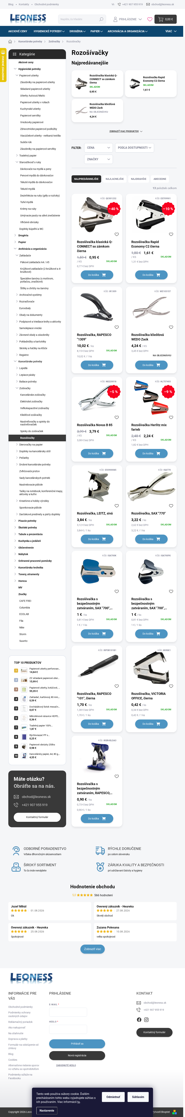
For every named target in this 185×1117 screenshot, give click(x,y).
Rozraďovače (26, 301)
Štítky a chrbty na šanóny (34, 288)
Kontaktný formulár (37, 817)
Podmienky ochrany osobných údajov (19, 1014)
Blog (10, 4)
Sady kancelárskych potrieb (34, 477)
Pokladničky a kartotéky (32, 341)
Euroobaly (25, 308)
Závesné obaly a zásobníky (34, 334)
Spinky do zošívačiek (31, 431)
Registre (24, 354)
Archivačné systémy (30, 294)
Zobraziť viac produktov (124, 131)
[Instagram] (146, 1019)
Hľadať (101, 19)
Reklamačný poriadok (20, 1021)
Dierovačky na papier (31, 444)
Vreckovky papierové (31, 122)
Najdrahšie (138, 178)
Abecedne (160, 178)
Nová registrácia (77, 1055)
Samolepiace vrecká (30, 328)
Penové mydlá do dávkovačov (36, 175)
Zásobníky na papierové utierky (37, 82)
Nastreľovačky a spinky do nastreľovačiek (35, 423)
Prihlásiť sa (77, 1043)
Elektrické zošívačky (31, 401)
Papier (22, 242)
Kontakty (24, 4)
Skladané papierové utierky (35, 88)
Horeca (22, 581)
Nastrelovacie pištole (31, 484)
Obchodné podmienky (47, 4)
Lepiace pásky (27, 374)
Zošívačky (25, 388)
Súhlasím (138, 1097)
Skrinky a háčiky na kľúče (33, 348)
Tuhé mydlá (26, 202)
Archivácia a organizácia (32, 248)
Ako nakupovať (16, 1027)
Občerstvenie (26, 547)
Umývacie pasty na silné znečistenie (40, 215)
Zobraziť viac (92, 949)
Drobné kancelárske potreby (35, 464)
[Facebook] (139, 1019)
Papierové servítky (30, 115)
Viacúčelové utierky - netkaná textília (40, 135)
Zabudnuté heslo (66, 1065)
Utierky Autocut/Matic (32, 95)
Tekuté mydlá (27, 188)
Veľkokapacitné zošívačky (34, 408)
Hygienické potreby (29, 69)
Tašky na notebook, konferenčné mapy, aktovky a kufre (41, 493)
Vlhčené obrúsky (29, 222)
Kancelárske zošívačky (33, 394)
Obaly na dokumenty (30, 314)
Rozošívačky (27, 437)
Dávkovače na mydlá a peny (35, 169)
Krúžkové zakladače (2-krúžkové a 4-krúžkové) (40, 270)
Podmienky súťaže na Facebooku (20, 1076)
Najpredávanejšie (86, 178)
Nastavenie (47, 1110)
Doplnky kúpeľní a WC (31, 228)
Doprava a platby (17, 1038)
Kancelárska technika (30, 567)
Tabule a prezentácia (30, 534)
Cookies (12, 1059)
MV (20, 587)
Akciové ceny (25, 62)
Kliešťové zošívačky (31, 414)
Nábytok (23, 554)
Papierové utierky (29, 75)
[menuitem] (19, 31)
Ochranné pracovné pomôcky (35, 560)
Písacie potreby (27, 520)
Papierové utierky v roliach (35, 102)
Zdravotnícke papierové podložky (38, 128)
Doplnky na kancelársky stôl (34, 451)
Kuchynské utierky (30, 108)
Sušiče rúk (26, 142)
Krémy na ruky (28, 208)
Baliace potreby (28, 381)
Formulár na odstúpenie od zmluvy (23, 1046)
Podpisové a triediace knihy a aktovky (40, 321)
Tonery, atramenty (28, 574)
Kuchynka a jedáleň (29, 540)
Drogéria (23, 235)
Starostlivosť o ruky (30, 162)
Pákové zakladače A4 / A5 (34, 262)
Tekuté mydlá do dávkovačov (36, 182)
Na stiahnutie (15, 1033)
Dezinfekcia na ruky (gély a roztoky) (40, 195)
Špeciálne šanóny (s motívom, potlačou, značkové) (36, 280)
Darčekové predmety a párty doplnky (39, 514)
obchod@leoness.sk (36, 797)
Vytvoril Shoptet (161, 1111)
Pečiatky (24, 457)
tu (78, 1102)
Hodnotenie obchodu (92, 886)
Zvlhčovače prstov (29, 471)
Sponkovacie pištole (30, 507)
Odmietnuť (113, 1097)
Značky (22, 594)
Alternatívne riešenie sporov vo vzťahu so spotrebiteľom (23, 1067)
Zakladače (25, 255)
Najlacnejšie (115, 178)
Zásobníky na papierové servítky (38, 148)
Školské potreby (27, 527)
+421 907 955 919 (35, 805)
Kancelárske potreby (30, 361)
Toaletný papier (27, 155)
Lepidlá (23, 368)
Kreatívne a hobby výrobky (34, 500)
